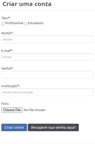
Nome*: (7, 33)
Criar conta (14, 127)
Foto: (5, 103)
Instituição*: (10, 86)
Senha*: (7, 68)
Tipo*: (5, 18)
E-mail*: (7, 50)
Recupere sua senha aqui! (53, 127)
